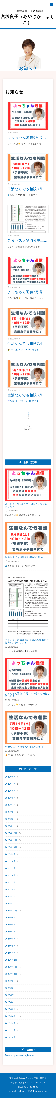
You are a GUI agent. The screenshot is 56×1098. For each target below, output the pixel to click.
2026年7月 (10, 783)
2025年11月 (11, 840)
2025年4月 (10, 889)
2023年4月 (10, 1016)
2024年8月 (10, 924)
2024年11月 (11, 910)
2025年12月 (11, 833)
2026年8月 (10, 776)
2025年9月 (10, 854)
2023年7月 (10, 995)
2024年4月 (10, 931)
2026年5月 (10, 797)
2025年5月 (10, 882)
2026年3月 (10, 811)
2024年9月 (10, 917)
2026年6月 (10, 790)
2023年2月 (10, 1030)
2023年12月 (11, 959)
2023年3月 (10, 1023)
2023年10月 (11, 973)
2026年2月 (10, 818)
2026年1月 (10, 826)
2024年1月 (10, 952)
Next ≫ (28, 429)
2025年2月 (10, 896)
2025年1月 (10, 903)
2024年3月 (10, 938)
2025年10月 (11, 847)
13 (28, 425)
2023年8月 (10, 987)
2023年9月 (10, 980)
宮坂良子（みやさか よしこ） (28, 17)
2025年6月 (10, 875)
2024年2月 (10, 945)
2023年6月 (10, 1002)
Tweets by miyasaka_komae (19, 1055)
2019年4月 (10, 1037)
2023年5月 (10, 1009)
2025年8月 (10, 861)
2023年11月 (11, 966)
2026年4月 (10, 804)
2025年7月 (10, 868)
